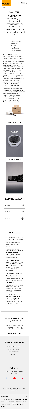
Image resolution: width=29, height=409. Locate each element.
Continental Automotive (13, 349)
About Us (13, 354)
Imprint (9, 388)
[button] (14, 141)
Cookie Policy (14, 390)
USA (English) (16, 404)
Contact (5, 388)
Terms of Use (14, 388)
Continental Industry (13, 352)
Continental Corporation (13, 347)
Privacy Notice (22, 388)
